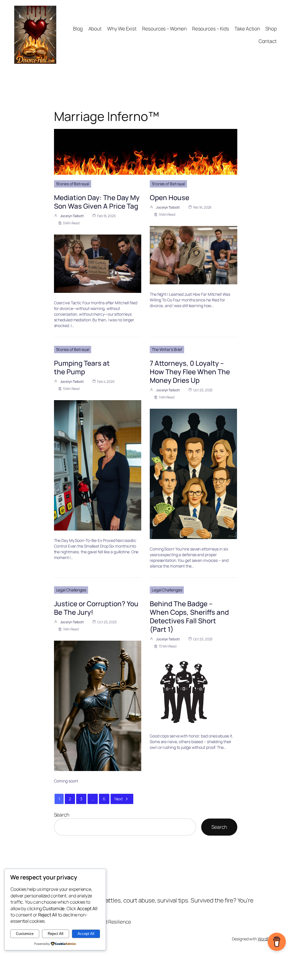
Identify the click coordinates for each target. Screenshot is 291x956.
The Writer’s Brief (167, 349)
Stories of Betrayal (72, 183)
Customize (25, 934)
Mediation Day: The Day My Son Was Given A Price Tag (97, 202)
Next (119, 798)
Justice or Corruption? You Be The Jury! (96, 608)
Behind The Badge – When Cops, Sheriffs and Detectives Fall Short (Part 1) (189, 616)
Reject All (55, 934)
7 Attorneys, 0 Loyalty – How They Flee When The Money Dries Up (190, 371)
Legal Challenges (71, 590)
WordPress (267, 938)
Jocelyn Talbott (72, 215)
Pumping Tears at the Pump (82, 367)
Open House (169, 197)
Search (61, 814)
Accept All (86, 934)
